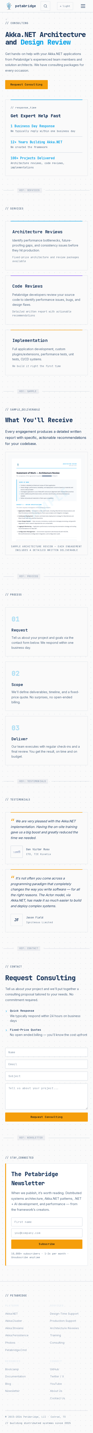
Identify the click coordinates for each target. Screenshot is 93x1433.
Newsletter (12, 1391)
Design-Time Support (64, 1313)
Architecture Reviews (64, 1328)
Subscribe (47, 1244)
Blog (8, 1383)
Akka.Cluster (13, 1320)
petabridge (24, 6)
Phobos (10, 1342)
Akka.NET (11, 1313)
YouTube (56, 1383)
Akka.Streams (14, 1328)
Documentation (15, 1376)
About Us (56, 1391)
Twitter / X (57, 1376)
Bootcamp (12, 1369)
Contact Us (57, 1398)
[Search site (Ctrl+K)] (45, 6)
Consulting (57, 1342)
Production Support (63, 1320)
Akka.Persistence (17, 1335)
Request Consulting (26, 84)
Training (55, 1335)
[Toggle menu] (83, 6)
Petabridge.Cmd (16, 1350)
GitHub (54, 1369)
